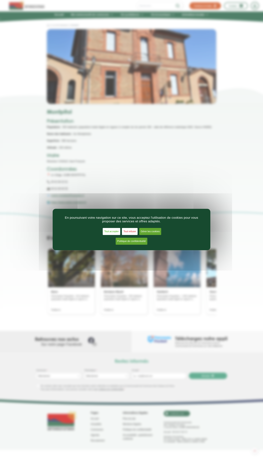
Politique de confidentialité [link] (131, 241)
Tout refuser (129, 231)
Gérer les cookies (150, 231)
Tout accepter (111, 231)
